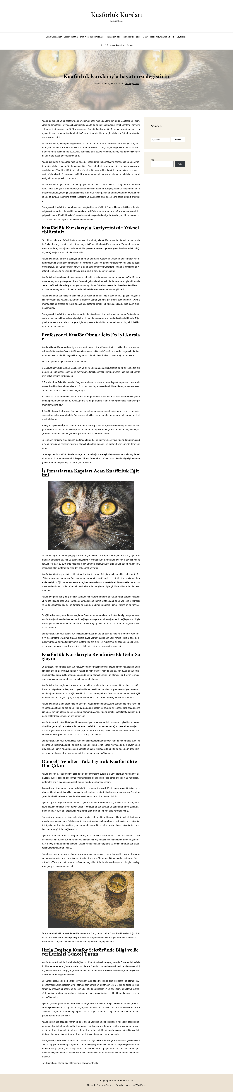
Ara (152, 160)
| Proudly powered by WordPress (130, 1085)
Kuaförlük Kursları (116, 16)
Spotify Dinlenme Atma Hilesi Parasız (116, 45)
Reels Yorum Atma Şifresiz (162, 37)
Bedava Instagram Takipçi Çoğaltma (62, 37)
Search (156, 126)
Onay (145, 37)
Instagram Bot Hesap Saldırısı (120, 37)
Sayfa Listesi (182, 37)
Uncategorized (132, 83)
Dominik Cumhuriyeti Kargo (92, 37)
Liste (138, 37)
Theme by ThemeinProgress (100, 1085)
